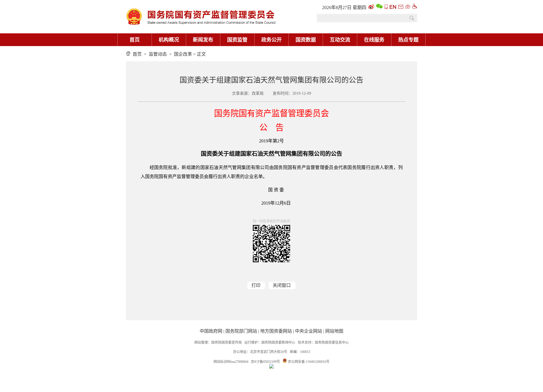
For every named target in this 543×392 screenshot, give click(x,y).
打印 (255, 285)
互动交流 (340, 40)
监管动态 (158, 54)
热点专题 (408, 40)
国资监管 (237, 40)
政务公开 (271, 40)
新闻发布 (203, 40)
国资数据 (306, 40)
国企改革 (183, 54)
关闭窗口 (282, 285)
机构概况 (169, 40)
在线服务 (374, 40)
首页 (135, 40)
